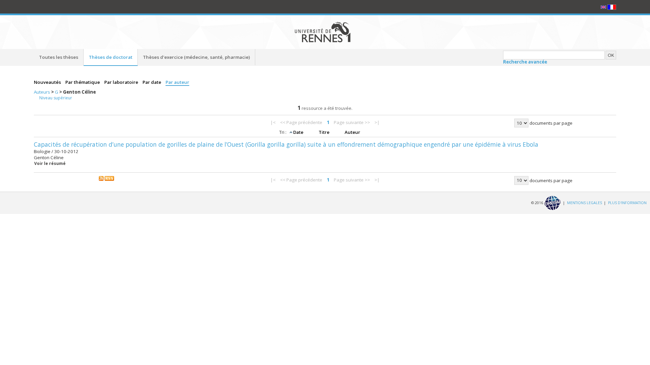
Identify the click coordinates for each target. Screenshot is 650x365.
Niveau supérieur (55, 98)
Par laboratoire (121, 82)
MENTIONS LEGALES (584, 202)
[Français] (611, 7)
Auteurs (42, 92)
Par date (152, 82)
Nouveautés (48, 82)
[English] (604, 7)
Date (298, 132)
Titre (324, 132)
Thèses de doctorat (110, 57)
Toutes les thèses (58, 57)
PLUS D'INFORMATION (627, 202)
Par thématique (83, 82)
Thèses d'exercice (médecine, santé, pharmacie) (196, 57)
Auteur (352, 132)
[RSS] (106, 178)
